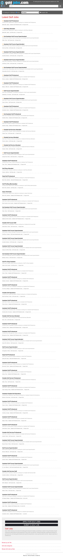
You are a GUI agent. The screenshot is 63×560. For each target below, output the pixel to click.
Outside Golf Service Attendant (12, 145)
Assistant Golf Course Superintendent (14, 44)
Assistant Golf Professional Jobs (16, 24)
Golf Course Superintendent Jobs (16, 234)
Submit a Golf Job (31, 525)
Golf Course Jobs (11, 40)
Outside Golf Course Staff (9, 223)
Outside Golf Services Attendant (12, 129)
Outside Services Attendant (11, 137)
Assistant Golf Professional (11, 21)
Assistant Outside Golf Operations (11, 393)
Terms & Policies (31, 555)
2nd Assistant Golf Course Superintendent (15, 36)
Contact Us (1, 6)
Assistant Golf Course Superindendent (12, 339)
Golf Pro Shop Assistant (8, 261)
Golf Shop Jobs (13, 32)
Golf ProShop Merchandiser (9, 184)
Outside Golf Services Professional (11, 432)
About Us (25, 555)
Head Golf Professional (8, 176)
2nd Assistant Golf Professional (12, 114)
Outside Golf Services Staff (9, 471)
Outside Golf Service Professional (11, 378)
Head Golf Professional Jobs (16, 179)
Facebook (4, 6)
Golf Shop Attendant (9, 28)
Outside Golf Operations (8, 292)
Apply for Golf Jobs (31, 522)
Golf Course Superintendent (11, 91)
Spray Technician (7, 192)
